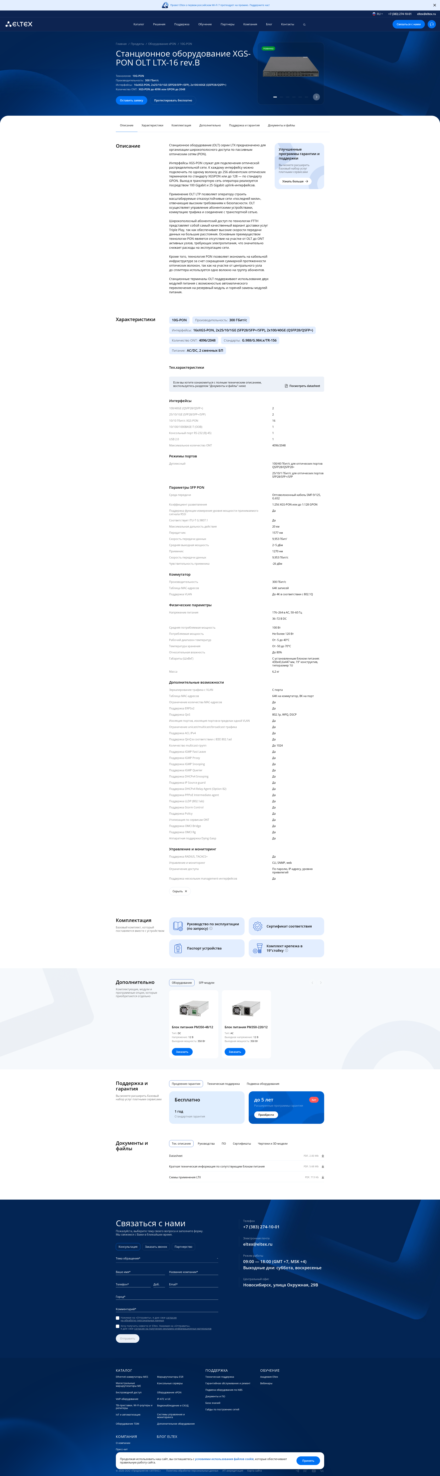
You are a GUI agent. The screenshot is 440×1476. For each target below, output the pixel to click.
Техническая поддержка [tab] (223, 1084)
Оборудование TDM (127, 1423)
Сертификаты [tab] (242, 1143)
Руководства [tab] (206, 1143)
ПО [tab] (224, 1143)
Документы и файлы (281, 125)
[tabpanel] (246, 1024)
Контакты (287, 24)
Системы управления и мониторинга (171, 1416)
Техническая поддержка (219, 1376)
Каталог (139, 24)
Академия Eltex (269, 1376)
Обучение (205, 24)
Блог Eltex (167, 1436)
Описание (126, 125)
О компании (123, 1443)
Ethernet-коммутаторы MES (132, 1376)
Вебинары (266, 1383)
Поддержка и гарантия (244, 125)
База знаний (212, 1403)
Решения (159, 24)
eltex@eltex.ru (426, 14)
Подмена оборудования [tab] (263, 1084)
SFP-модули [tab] (206, 983)
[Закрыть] (434, 5)
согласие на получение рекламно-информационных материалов (172, 1328)
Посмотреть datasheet (304, 386)
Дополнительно (210, 125)
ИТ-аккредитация (232, 1470)
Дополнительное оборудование (176, 1423)
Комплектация (181, 125)
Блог (269, 24)
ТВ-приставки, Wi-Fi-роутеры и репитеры (134, 1406)
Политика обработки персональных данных (192, 1470)
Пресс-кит (122, 1449)
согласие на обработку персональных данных (149, 1319)
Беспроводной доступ (129, 1392)
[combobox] (377, 13)
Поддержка (181, 24)
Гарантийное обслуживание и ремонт (227, 1383)
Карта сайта (254, 1470)
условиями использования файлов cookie (224, 1459)
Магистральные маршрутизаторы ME (128, 1384)
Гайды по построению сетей (222, 1409)
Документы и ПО (215, 1396)
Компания (250, 24)
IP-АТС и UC (164, 1399)
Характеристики (152, 125)
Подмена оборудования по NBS (224, 1390)
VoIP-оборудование (127, 1399)
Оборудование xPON (169, 1392)
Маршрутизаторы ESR (170, 1376)
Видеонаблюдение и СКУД (173, 1405)
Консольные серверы (170, 1383)
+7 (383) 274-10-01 (400, 14)
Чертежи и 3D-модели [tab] (273, 1143)
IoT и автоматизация (128, 1414)
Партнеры (227, 24)
